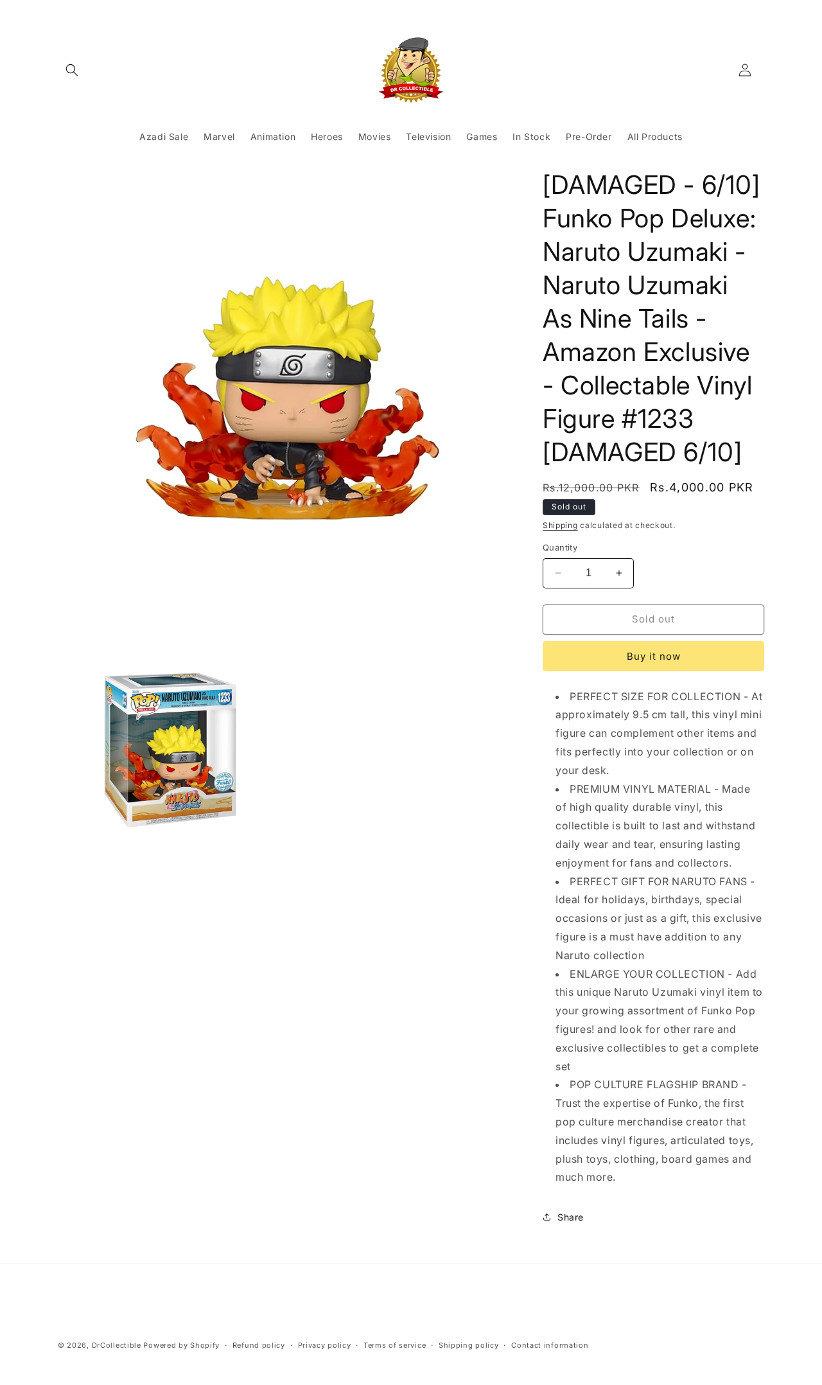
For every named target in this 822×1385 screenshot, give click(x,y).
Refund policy (258, 1345)
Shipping (560, 525)
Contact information (549, 1345)
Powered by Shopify (181, 1345)
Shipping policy (469, 1345)
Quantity (560, 547)
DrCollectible (116, 1345)
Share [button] (570, 1217)
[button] (72, 70)
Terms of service (394, 1345)
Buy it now (654, 656)
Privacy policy (324, 1345)
